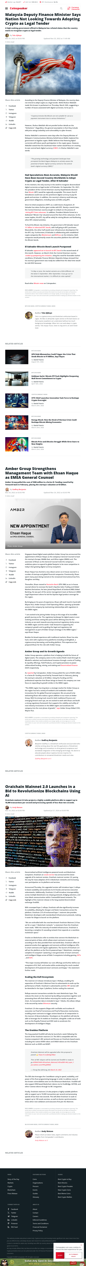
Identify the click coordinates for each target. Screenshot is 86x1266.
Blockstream (46, 235)
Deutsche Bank (52, 584)
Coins (35, 1179)
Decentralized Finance (69, 665)
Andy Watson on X (41, 1140)
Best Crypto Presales (65, 1186)
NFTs (79, 955)
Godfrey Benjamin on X (43, 759)
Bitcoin (31, 192)
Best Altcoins (62, 1183)
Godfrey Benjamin (19, 489)
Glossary (36, 1197)
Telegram (12, 117)
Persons (35, 1186)
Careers (35, 1216)
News (53, 306)
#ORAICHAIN (37, 1062)
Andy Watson (17, 807)
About (35, 1209)
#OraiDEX (61, 1062)
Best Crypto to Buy (64, 1179)
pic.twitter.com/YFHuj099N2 (41, 1065)
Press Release (12, 1193)
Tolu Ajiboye (17, 35)
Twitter (11, 110)
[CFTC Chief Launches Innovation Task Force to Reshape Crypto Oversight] (16, 401)
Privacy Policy (38, 1231)
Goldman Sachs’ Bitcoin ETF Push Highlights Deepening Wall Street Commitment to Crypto (55, 377)
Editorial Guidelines (40, 1220)
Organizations (38, 1183)
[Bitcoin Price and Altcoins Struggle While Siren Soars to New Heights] (16, 445)
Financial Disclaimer (40, 1227)
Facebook (12, 106)
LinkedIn (12, 124)
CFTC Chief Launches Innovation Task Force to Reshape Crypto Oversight (55, 399)
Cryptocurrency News (43, 306)
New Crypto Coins (64, 1190)
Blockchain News (31, 1124)
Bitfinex (58, 235)
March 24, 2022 (56, 1070)
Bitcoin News (29, 306)
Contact (35, 1213)
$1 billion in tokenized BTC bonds (38, 227)
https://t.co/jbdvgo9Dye (46, 1055)
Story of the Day (13, 1179)
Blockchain (11, 1190)
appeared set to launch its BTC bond (47, 250)
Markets (10, 1183)
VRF (68, 986)
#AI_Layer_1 (69, 1062)
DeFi (31, 958)
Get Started (73, 1262)
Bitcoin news (39, 283)
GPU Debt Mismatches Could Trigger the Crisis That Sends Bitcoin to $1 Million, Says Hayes (53, 355)
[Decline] (81, 1245)
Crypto (10, 1186)
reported (30, 673)
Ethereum (47, 1003)
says (58, 708)
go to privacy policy (73, 1255)
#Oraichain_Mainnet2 (50, 1062)
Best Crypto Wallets (65, 1197)
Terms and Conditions (41, 1223)
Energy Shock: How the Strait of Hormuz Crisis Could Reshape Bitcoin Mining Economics (54, 421)
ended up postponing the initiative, (38, 255)
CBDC (55, 148)
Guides (35, 1193)
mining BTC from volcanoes (35, 212)
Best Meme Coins (64, 1193)
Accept (60, 1255)
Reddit (11, 121)
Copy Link (12, 128)
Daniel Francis (39, 360)
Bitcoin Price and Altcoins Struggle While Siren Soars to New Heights (55, 443)
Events (35, 1190)
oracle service (49, 875)
